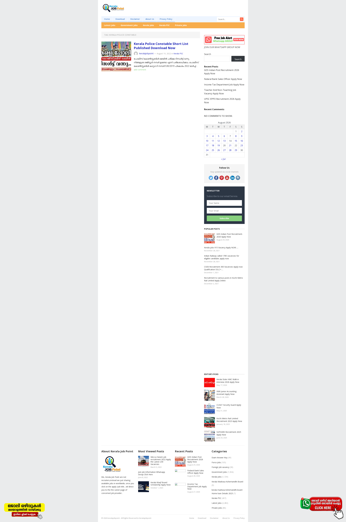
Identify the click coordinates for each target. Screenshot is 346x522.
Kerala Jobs (148, 25)
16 (241, 140)
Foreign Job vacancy (220, 467)
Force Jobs (216, 462)
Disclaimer (135, 19)
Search (207, 54)
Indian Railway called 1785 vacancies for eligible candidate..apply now (221, 257)
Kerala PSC (164, 25)
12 (218, 140)
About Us (149, 19)
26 (218, 150)
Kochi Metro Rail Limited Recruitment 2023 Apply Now (229, 419)
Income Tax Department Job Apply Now (224, 84)
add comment (140, 69)
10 (207, 140)
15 (236, 140)
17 (207, 145)
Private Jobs (181, 25)
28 (230, 150)
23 (241, 145)
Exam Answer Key (219, 457)
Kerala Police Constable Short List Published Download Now (161, 45)
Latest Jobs (109, 25)
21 (230, 145)
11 (213, 140)
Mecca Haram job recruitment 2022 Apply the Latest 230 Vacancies (161, 460)
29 (236, 150)
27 (224, 150)
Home (107, 19)
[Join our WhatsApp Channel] (321, 507)
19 (218, 145)
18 (213, 145)
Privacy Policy (166, 19)
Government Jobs (129, 25)
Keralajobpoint (145, 518)
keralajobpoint (146, 53)
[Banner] (24, 510)
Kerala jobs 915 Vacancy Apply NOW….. (221, 247)
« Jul (223, 158)
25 (213, 150)
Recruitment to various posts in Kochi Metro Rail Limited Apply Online (223, 279)
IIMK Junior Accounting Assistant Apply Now (226, 392)
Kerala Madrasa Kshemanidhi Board (227, 481)
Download (120, 19)
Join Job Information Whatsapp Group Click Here (151, 473)
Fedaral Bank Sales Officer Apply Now (223, 79)
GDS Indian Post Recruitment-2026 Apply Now (230, 235)
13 (224, 140)
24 (207, 150)
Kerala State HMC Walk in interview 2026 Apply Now (228, 380)
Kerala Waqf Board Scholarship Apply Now (161, 483)
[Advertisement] (195, 12)
